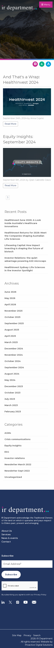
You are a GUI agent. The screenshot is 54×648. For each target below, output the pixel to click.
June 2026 (10, 292)
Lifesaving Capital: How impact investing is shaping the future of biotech (23, 248)
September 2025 (14, 323)
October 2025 (12, 317)
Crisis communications (17, 439)
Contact (6, 541)
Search (36, 635)
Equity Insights (12, 445)
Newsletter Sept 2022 (17, 470)
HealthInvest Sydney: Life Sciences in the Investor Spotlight (24, 269)
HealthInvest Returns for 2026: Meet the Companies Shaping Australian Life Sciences (25, 235)
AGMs (7, 433)
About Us (7, 530)
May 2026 (9, 298)
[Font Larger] (48, 64)
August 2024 (11, 373)
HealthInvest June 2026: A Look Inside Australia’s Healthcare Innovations (22, 223)
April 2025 (10, 336)
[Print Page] (35, 64)
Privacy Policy (40, 594)
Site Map (16, 635)
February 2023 (12, 411)
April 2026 (10, 304)
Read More (10, 123)
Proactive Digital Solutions (38, 645)
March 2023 (11, 405)
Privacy (27, 635)
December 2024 (13, 348)
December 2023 (13, 386)
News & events (10, 538)
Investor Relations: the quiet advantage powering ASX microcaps (25, 259)
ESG (6, 452)
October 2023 (12, 392)
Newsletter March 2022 (17, 464)
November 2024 (13, 355)
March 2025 (11, 342)
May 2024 (9, 380)
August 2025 (11, 329)
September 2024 (14, 367)
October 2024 (12, 361)
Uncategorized (13, 477)
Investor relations (14, 458)
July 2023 (9, 399)
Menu (46, 4)
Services (6, 534)
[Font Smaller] (41, 64)
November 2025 (13, 310)
